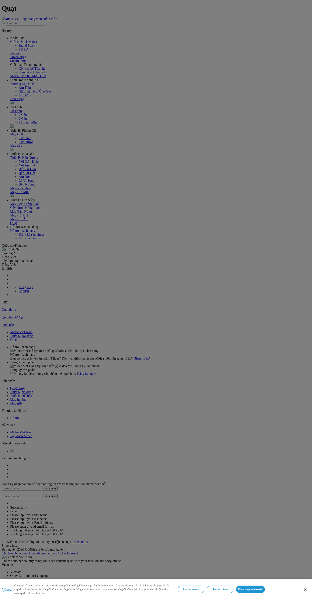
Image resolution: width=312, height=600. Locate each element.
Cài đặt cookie (191, 589)
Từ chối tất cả (220, 589)
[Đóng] (305, 589)
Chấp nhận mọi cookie (250, 589)
